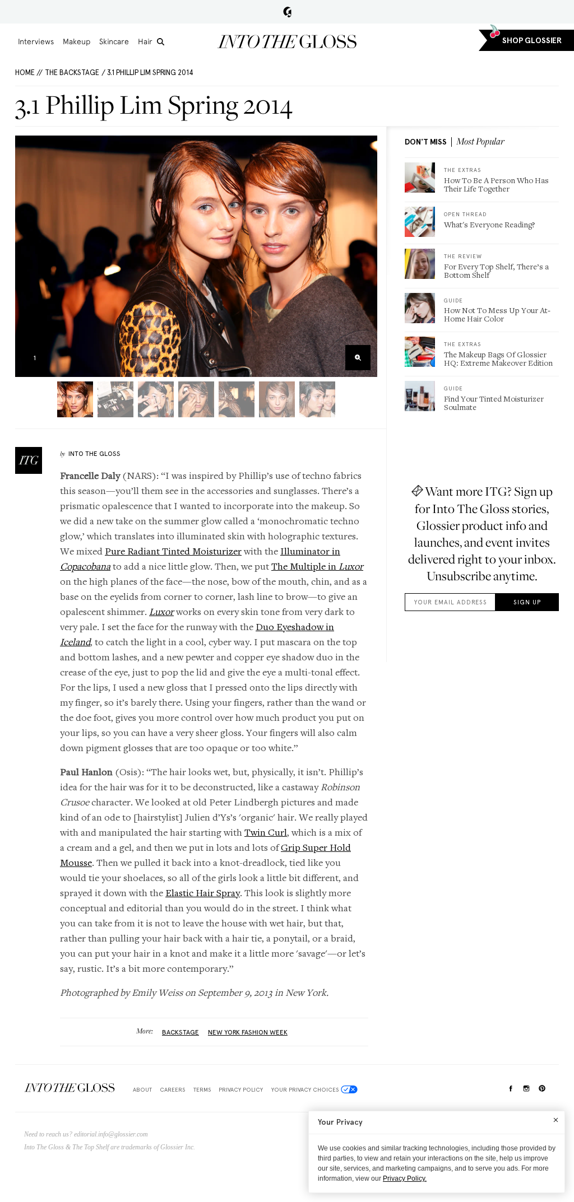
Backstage (180, 1032)
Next (365, 256)
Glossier (287, 11)
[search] (160, 41)
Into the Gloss (287, 41)
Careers (172, 1089)
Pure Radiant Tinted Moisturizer (173, 550)
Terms (202, 1089)
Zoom (358, 357)
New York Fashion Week (248, 1032)
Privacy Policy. (405, 1178)
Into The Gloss (94, 454)
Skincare (114, 41)
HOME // (29, 72)
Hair (145, 41)
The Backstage (72, 72)
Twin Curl (265, 832)
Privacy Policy (241, 1089)
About (142, 1089)
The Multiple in (317, 566)
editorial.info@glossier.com (111, 1134)
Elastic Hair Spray (202, 892)
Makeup (76, 41)
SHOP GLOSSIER (532, 40)
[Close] (556, 1119)
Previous (27, 256)
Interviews (36, 41)
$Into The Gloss (69, 1087)
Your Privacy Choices (305, 1089)
